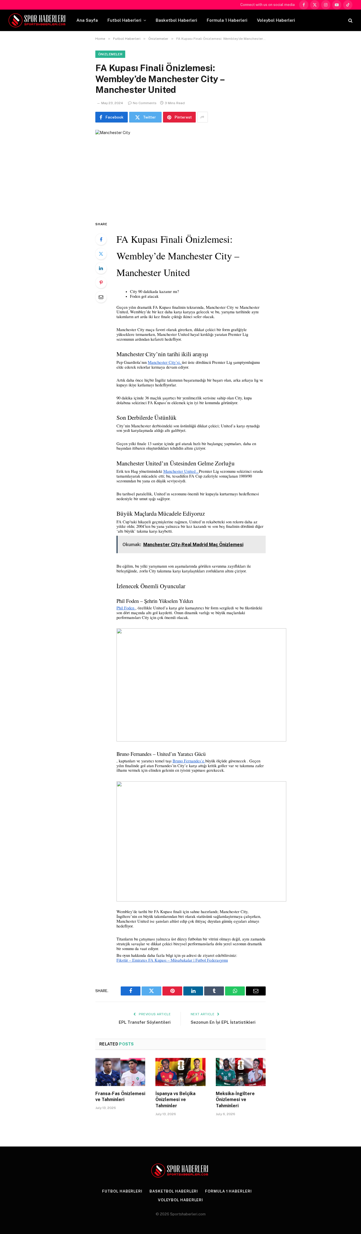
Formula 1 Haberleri (227, 20)
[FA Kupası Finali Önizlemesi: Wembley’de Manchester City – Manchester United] (180, 170)
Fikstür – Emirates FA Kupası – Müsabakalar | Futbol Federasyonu (172, 960)
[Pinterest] (101, 282)
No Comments (145, 103)
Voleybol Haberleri (276, 20)
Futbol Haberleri (124, 20)
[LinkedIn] (101, 268)
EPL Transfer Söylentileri (145, 1022)
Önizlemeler (110, 54)
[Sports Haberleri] (37, 20)
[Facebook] (101, 239)
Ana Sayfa (87, 20)
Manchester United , (181, 471)
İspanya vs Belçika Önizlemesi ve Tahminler (175, 1100)
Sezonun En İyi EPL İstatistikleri (223, 1022)
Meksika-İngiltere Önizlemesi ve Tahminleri (235, 1100)
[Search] (350, 20)
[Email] (101, 297)
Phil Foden (125, 608)
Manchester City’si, (165, 362)
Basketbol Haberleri (176, 20)
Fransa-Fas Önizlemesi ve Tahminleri (120, 1096)
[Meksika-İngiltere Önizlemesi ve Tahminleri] (241, 1072)
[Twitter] (101, 253)
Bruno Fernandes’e (189, 760)
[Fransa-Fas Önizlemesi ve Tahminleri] (120, 1072)
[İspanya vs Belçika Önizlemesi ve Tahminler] (180, 1072)
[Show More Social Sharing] (202, 117)
